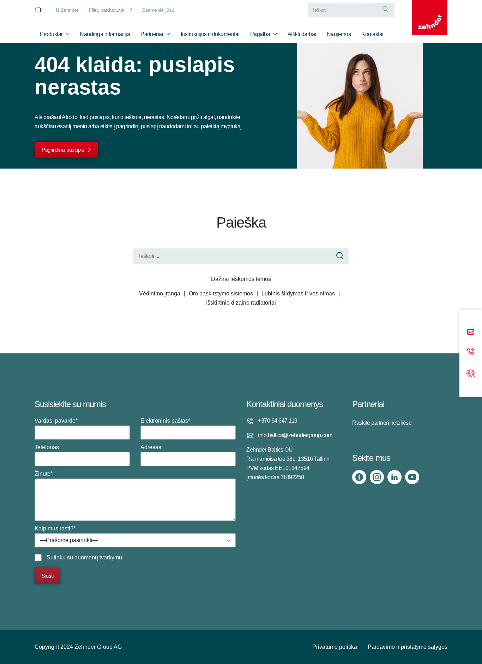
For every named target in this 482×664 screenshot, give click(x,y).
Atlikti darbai (302, 34)
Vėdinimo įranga (159, 293)
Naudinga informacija (105, 34)
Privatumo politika (334, 647)
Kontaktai (372, 34)
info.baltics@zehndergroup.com (295, 435)
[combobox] (135, 540)
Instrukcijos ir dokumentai (210, 34)
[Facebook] (359, 477)
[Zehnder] (429, 17)
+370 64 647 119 (277, 421)
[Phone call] (470, 352)
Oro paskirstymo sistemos (221, 293)
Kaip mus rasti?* (66, 534)
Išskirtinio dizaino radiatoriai (241, 303)
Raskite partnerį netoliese (381, 423)
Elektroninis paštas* (165, 421)
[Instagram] (377, 477)
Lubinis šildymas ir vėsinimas (298, 293)
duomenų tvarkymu (98, 557)
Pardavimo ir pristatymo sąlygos (407, 647)
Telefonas (47, 447)
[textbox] (135, 540)
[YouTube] (412, 477)
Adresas (150, 447)
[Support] (470, 373)
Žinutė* (44, 474)
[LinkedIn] (394, 477)
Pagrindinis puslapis (63, 150)
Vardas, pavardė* (56, 421)
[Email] (470, 333)
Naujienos (339, 34)
